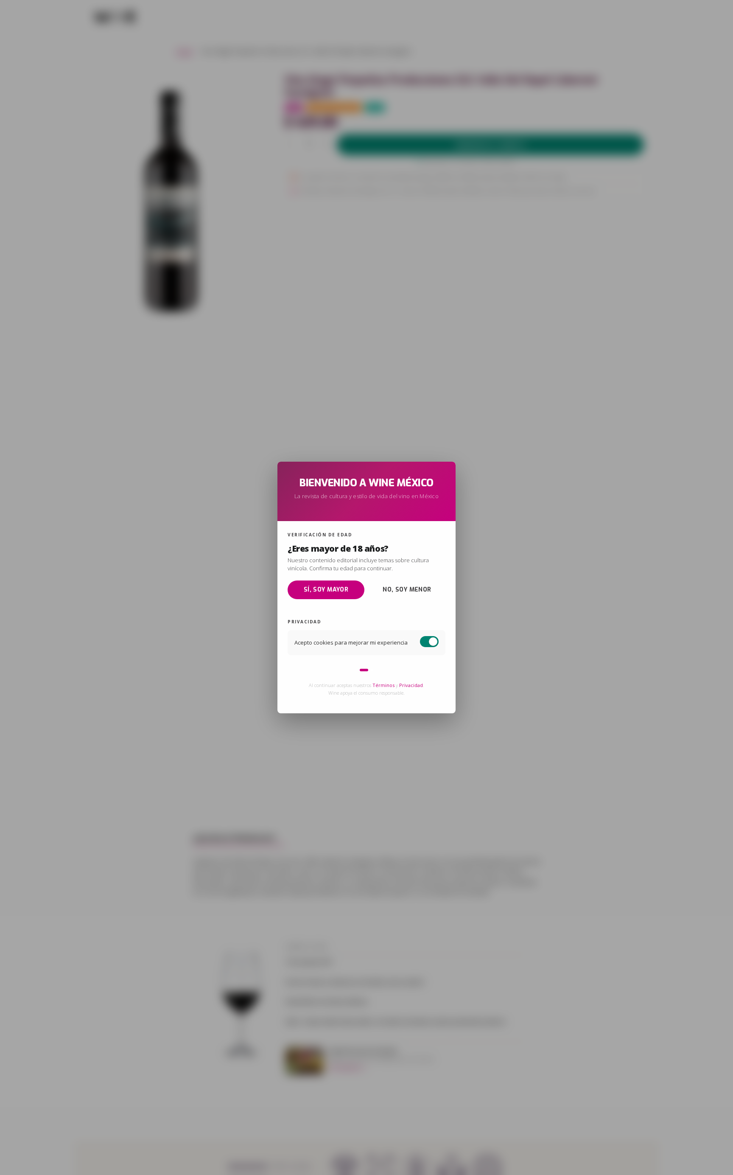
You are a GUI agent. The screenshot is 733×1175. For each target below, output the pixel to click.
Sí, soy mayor (326, 589)
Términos (383, 685)
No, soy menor (407, 589)
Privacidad (411, 685)
